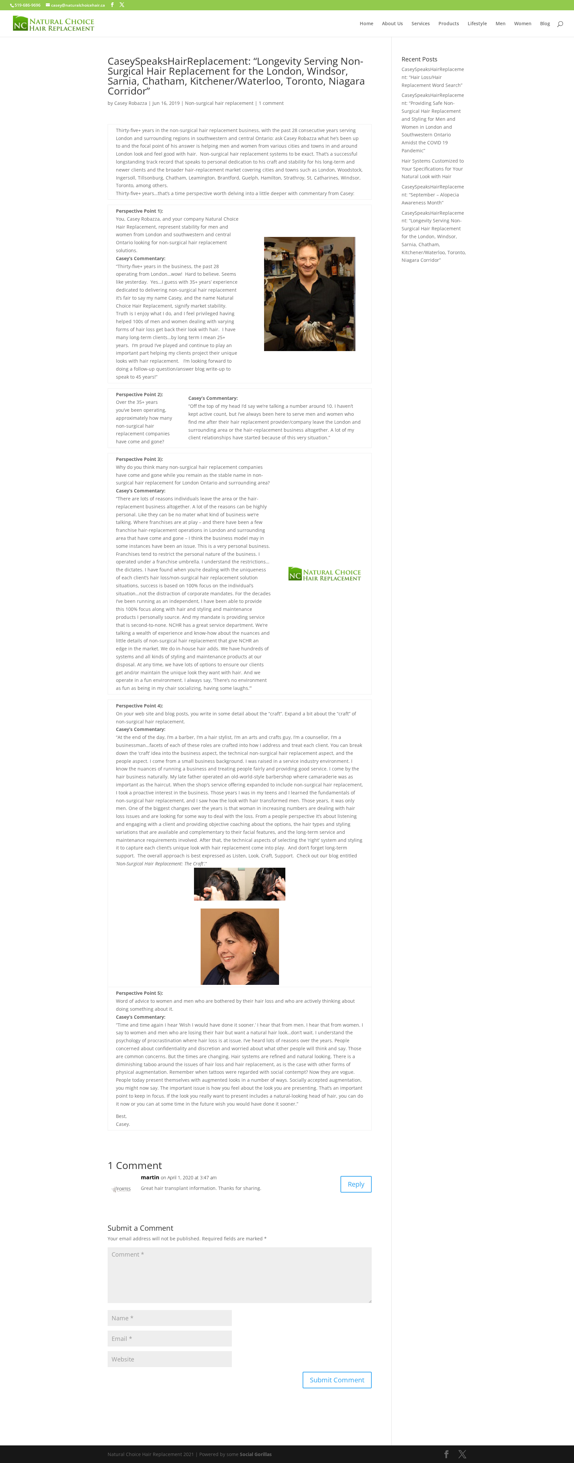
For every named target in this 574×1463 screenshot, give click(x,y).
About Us (392, 24)
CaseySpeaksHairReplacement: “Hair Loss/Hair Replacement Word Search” (433, 77)
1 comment (271, 103)
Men (501, 24)
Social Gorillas (256, 1454)
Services (421, 24)
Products (448, 24)
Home (366, 24)
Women (522, 24)
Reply (356, 1184)
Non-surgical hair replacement (219, 103)
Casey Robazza (130, 103)
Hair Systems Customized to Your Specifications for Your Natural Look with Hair (433, 169)
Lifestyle (477, 24)
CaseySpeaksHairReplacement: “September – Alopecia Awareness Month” (433, 194)
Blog (545, 24)
